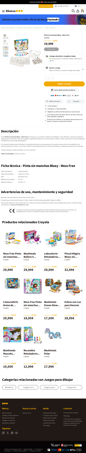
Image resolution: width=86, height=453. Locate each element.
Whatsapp (66, 416)
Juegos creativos (38, 28)
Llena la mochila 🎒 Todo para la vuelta (43, 2)
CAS (82, 6)
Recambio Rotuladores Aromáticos (31, 354)
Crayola (46, 38)
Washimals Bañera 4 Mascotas (30, 257)
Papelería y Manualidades (8, 28)
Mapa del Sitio (28, 449)
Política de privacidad (49, 418)
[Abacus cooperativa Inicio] (15, 12)
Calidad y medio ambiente (10, 415)
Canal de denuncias (49, 423)
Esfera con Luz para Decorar (72, 303)
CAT (79, 6)
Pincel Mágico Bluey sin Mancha (72, 257)
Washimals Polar (50, 352)
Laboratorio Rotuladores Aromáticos (51, 257)
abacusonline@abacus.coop (20, 205)
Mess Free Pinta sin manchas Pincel (12, 257)
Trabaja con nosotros (8, 420)
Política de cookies (49, 420)
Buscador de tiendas (8, 418)
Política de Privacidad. (70, 425)
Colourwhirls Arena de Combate (10, 305)
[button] (77, 11)
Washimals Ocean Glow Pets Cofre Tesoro (51, 307)
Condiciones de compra (50, 415)
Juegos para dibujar (50, 28)
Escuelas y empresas (45, 6)
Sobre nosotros (7, 413)
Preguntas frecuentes (49, 413)
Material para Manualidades (24, 28)
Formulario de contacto (70, 413)
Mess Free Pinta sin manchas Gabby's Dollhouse (33, 307)
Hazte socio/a (27, 413)
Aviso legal (46, 425)
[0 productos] (82, 12)
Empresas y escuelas (8, 423)
